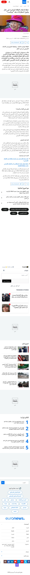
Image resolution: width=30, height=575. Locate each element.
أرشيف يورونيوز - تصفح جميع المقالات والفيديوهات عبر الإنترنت (8, 545)
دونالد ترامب (14, 504)
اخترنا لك (25, 344)
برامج (13, 541)
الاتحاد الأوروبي (23, 213)
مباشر (4, 2)
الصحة (15, 511)
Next (27, 534)
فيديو (27, 541)
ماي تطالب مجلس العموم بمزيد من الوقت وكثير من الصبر (17, 197)
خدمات (27, 552)
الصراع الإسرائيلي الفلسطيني (15, 496)
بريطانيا (13, 213)
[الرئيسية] (28, 6)
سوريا (5, 508)
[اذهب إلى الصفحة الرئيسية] (24, 2)
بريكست (5, 209)
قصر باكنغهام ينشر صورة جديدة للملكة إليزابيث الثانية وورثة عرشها (17, 192)
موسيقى (24, 508)
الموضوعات (26, 524)
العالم (21, 6)
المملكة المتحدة (15, 6)
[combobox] (15, 482)
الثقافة (12, 538)
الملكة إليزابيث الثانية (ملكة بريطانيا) (19, 209)
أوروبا (27, 528)
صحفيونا (27, 544)
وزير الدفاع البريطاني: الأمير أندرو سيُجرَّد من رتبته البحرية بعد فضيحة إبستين (18, 203)
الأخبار (25, 6)
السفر (28, 538)
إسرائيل (12, 500)
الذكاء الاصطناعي (14, 508)
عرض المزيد (26, 556)
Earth (12, 531)
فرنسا (5, 504)
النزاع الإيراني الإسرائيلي (15, 492)
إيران (5, 500)
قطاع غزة (23, 504)
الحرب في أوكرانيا (22, 500)
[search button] (2, 482)
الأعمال (27, 531)
